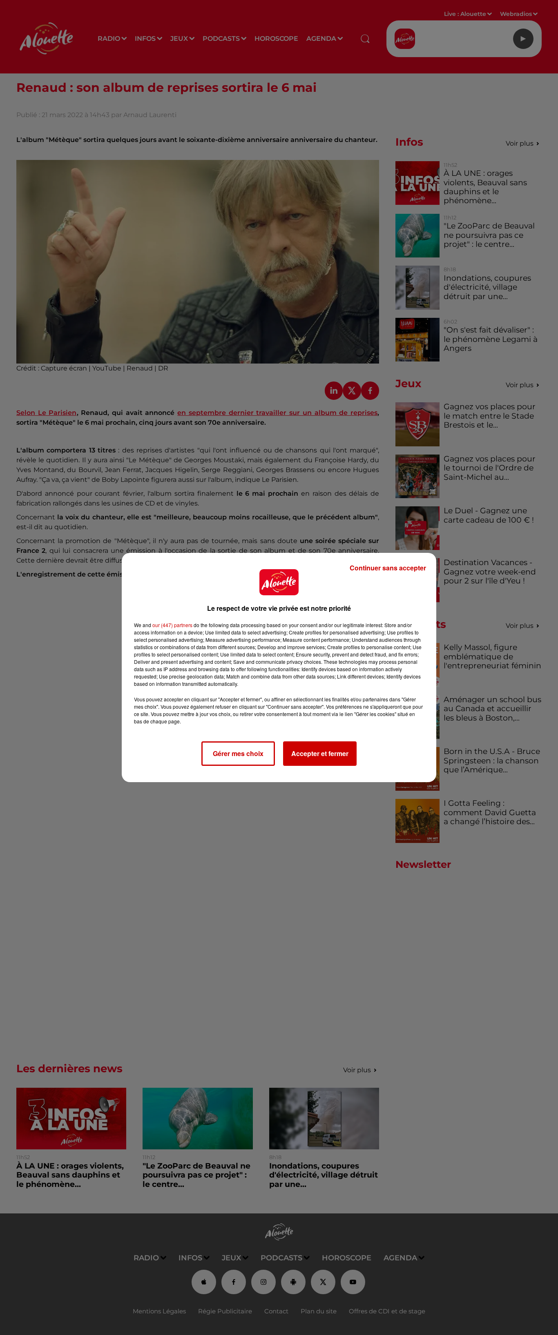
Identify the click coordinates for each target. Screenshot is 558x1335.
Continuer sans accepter (388, 567)
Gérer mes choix (238, 753)
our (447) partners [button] (172, 624)
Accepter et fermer (319, 753)
